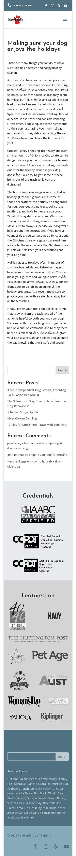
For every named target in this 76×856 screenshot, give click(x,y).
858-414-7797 (23, 5)
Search (62, 370)
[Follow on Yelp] (59, 5)
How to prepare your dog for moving (42, 455)
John (10, 455)
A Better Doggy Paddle (22, 412)
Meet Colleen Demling (22, 418)
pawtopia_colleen (18, 443)
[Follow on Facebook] (46, 5)
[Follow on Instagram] (52, 5)
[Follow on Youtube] (65, 5)
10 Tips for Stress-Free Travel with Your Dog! (37, 425)
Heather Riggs (16, 461)
